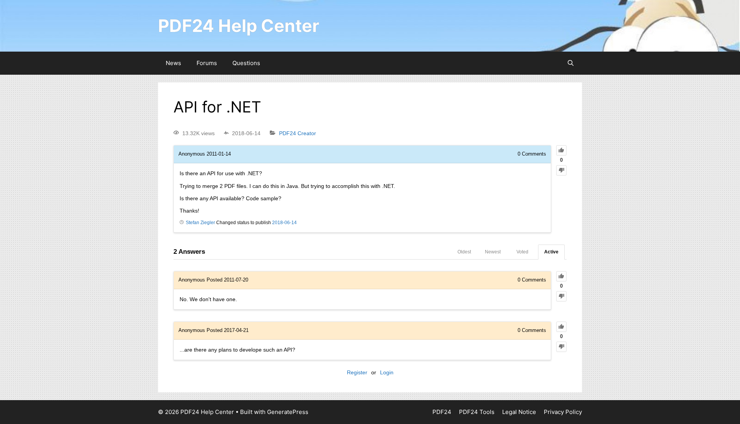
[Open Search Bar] (570, 63)
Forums (207, 63)
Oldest (464, 252)
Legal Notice (519, 412)
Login (387, 372)
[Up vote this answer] (561, 276)
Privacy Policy (563, 412)
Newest (493, 252)
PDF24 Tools (476, 412)
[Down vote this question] (561, 170)
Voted (522, 252)
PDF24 (441, 412)
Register (357, 372)
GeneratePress (287, 412)
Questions (246, 63)
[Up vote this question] (561, 150)
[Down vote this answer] (561, 296)
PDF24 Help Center (238, 25)
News (173, 63)
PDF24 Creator (297, 133)
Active (551, 252)
